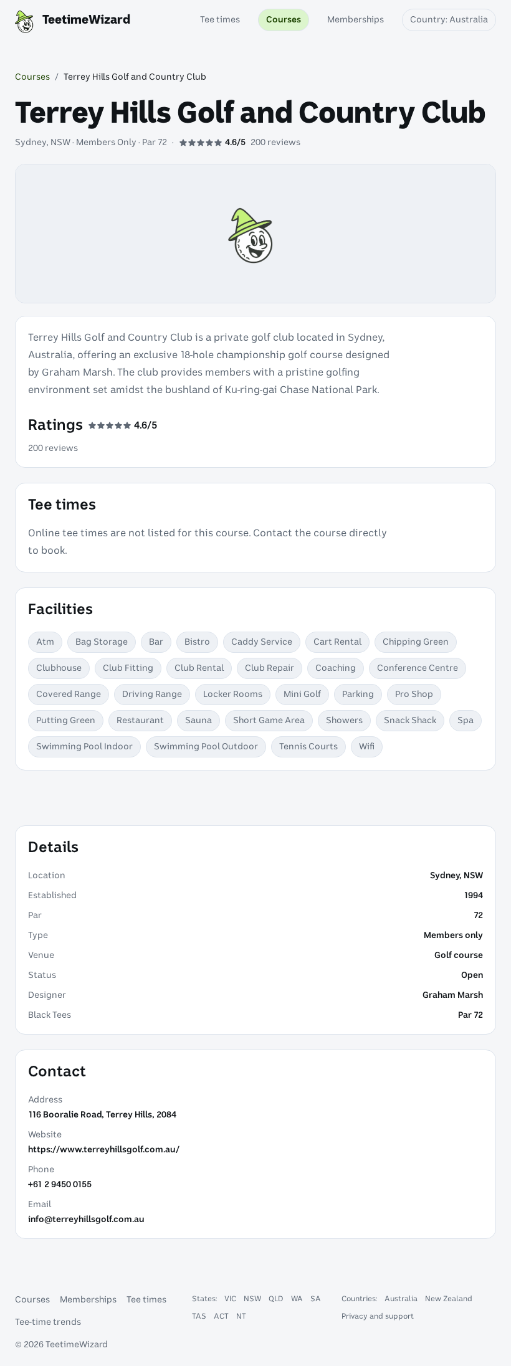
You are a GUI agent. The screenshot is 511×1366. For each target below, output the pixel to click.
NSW (252, 1298)
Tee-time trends (48, 1322)
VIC (230, 1298)
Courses (32, 77)
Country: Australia (449, 20)
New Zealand (448, 1298)
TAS (199, 1316)
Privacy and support (377, 1316)
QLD (276, 1298)
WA (297, 1298)
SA (315, 1298)
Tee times (146, 1300)
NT (241, 1316)
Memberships (88, 1300)
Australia (401, 1298)
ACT (221, 1316)
